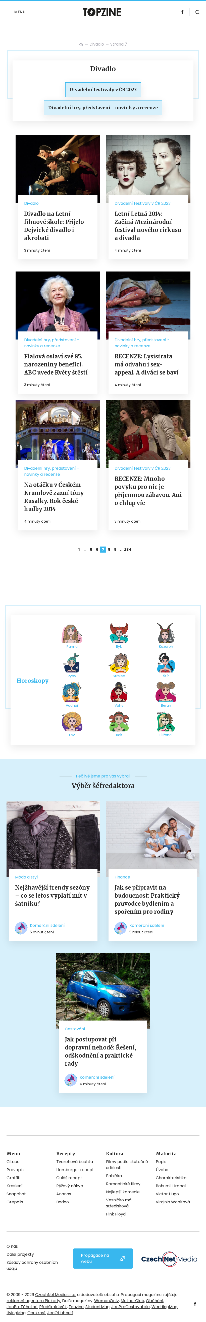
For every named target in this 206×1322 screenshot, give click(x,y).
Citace (13, 1162)
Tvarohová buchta (74, 1162)
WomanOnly (106, 1301)
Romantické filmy (123, 1184)
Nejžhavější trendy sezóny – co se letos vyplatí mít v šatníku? (52, 895)
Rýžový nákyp (69, 1186)
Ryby (72, 676)
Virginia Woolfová (173, 1202)
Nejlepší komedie (123, 1192)
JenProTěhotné (22, 1307)
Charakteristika (171, 1178)
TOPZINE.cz (81, 44)
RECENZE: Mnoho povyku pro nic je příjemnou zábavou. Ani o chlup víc (148, 490)
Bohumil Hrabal (171, 1186)
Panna (72, 646)
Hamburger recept (75, 1170)
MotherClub (132, 1301)
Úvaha (162, 1170)
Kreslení (15, 1186)
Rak (119, 734)
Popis (161, 1162)
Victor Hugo (167, 1194)
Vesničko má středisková (118, 1203)
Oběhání (154, 1301)
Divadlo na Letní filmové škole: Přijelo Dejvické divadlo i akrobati (54, 226)
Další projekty (20, 1254)
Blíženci (166, 734)
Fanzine (76, 1307)
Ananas (63, 1194)
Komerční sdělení (47, 925)
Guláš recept (69, 1178)
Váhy (119, 705)
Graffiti (13, 1178)
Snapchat (16, 1194)
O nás (12, 1246)
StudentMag (97, 1307)
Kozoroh (166, 646)
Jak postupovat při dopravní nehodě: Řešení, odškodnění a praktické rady (100, 1051)
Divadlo (96, 44)
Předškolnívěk (53, 1307)
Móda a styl (26, 877)
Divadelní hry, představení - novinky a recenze (51, 343)
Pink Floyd (116, 1214)
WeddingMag (164, 1307)
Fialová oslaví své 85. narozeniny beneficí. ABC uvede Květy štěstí (56, 364)
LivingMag (16, 1313)
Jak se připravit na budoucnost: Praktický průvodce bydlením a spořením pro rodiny (147, 899)
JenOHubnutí (60, 1313)
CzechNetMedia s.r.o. (55, 1295)
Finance (122, 877)
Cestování (75, 1029)
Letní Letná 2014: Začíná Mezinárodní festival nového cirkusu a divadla (148, 226)
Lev (72, 734)
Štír (166, 676)
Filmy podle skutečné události (127, 1165)
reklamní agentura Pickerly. (34, 1301)
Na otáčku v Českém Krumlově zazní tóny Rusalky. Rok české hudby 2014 (54, 497)
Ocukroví (36, 1313)
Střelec (119, 676)
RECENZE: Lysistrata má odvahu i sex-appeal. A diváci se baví (147, 364)
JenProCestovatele (130, 1307)
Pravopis (15, 1170)
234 (127, 549)
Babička (114, 1176)
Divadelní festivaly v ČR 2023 (143, 203)
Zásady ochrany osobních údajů (32, 1265)
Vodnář (72, 705)
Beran (166, 705)
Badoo (62, 1202)
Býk (119, 646)
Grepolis (15, 1202)
